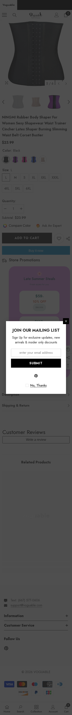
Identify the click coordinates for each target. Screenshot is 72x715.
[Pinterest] (36, 376)
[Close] (66, 321)
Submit (36, 363)
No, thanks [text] (38, 385)
